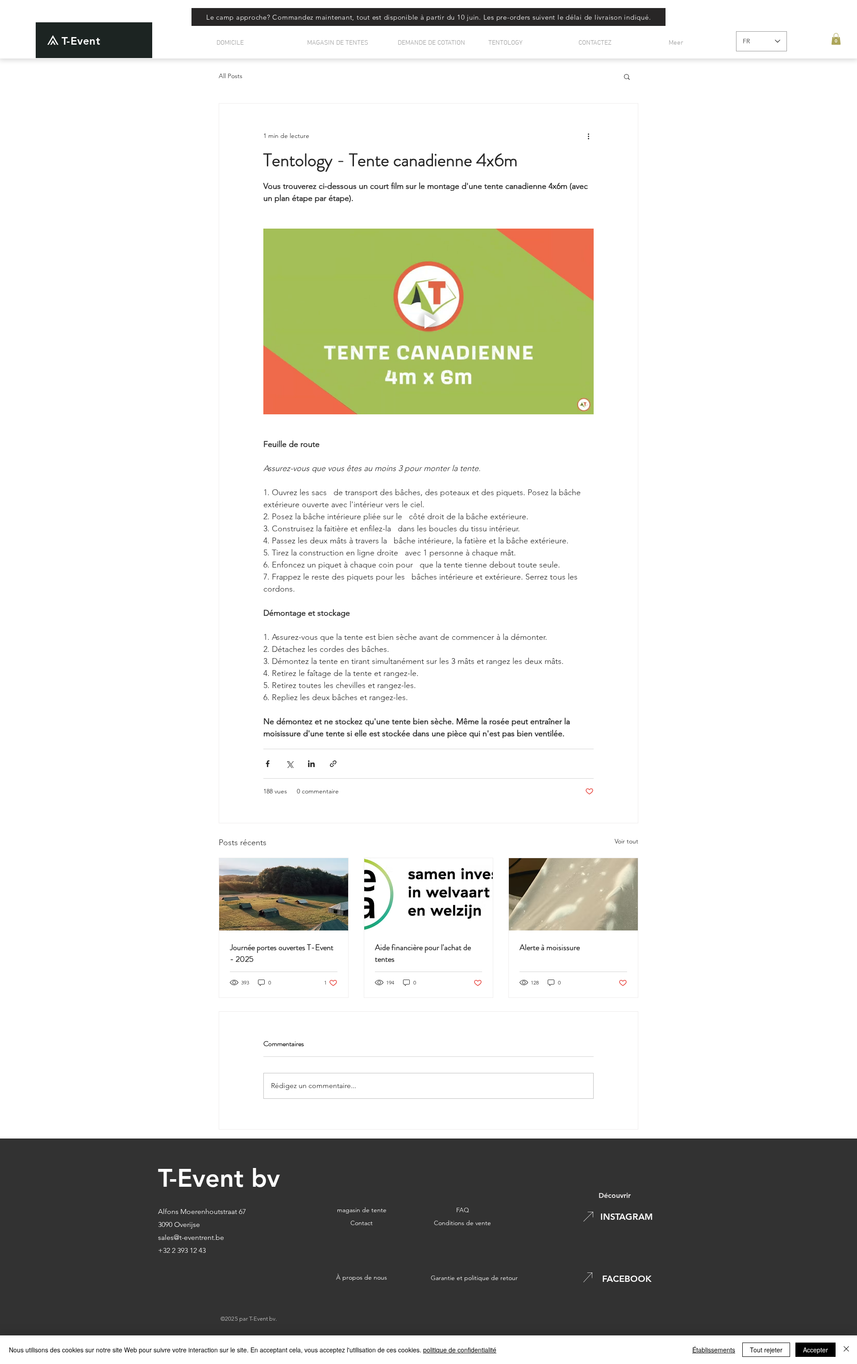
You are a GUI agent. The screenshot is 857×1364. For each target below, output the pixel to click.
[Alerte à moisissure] (573, 894)
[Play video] (428, 321)
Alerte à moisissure (550, 947)
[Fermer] (846, 1350)
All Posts (230, 76)
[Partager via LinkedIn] (311, 763)
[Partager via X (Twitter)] (289, 763)
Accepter (815, 1349)
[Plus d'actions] (588, 135)
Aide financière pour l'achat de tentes (423, 953)
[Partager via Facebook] (267, 763)
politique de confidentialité (459, 1349)
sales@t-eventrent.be (191, 1237)
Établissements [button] (713, 1349)
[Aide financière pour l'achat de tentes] (428, 894)
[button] (836, 39)
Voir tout (626, 841)
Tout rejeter (766, 1349)
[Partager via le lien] (333, 763)
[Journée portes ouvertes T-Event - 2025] (283, 894)
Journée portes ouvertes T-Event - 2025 (281, 953)
